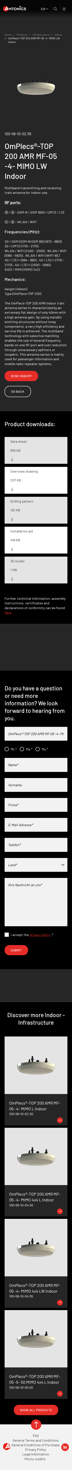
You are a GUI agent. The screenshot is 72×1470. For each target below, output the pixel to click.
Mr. (14, 749)
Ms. (29, 749)
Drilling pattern (21, 501)
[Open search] (55, 9)
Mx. (45, 749)
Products (22, 34)
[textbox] (36, 865)
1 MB (13, 570)
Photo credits (35, 1459)
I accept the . (32, 935)
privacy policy (40, 935)
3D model (17, 561)
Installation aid (21, 531)
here (8, 612)
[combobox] (36, 865)
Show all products (36, 1410)
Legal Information (35, 1454)
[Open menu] (64, 9)
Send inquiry (21, 376)
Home (8, 34)
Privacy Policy (35, 1449)
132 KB (15, 510)
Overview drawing (24, 471)
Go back (17, 391)
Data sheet (18, 441)
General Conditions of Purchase (36, 1445)
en (43, 9)
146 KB (15, 540)
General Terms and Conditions (36, 1440)
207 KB (15, 480)
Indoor (58, 34)
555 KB (15, 450)
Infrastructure (41, 34)
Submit (16, 950)
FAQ (36, 1435)
